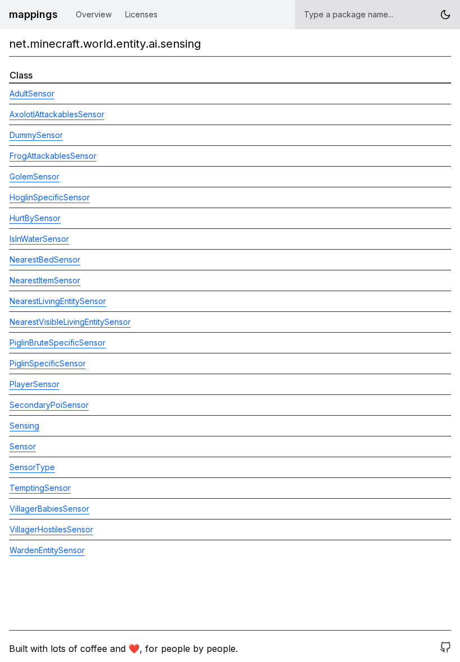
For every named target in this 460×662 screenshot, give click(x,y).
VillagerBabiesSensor (49, 508)
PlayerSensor (34, 384)
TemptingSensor (40, 488)
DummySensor (36, 135)
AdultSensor (32, 93)
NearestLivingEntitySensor (58, 301)
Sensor (23, 446)
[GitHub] (445, 648)
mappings (33, 14)
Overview (94, 14)
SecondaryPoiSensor (49, 405)
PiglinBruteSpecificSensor (57, 342)
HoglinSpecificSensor (50, 197)
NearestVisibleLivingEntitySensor (70, 322)
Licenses (141, 14)
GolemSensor (34, 176)
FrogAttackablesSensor (53, 155)
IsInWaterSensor (39, 238)
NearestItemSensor (45, 280)
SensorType (32, 467)
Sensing (24, 425)
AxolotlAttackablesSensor (57, 114)
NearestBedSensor (45, 259)
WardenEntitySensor (47, 550)
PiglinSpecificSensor (48, 363)
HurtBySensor (35, 218)
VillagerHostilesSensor (51, 529)
